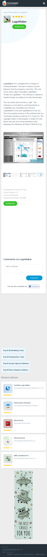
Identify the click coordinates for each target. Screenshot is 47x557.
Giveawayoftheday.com (11, 549)
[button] (40, 174)
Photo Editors (13, 12)
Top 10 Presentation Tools (13, 357)
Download (10, 203)
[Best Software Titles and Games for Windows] (23, 320)
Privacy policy (28, 554)
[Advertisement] (23, 56)
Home (5, 12)
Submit (9, 554)
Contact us (18, 554)
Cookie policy (40, 554)
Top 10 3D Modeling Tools (13, 350)
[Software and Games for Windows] (10, 3)
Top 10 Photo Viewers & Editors (15, 370)
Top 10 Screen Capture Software (16, 363)
